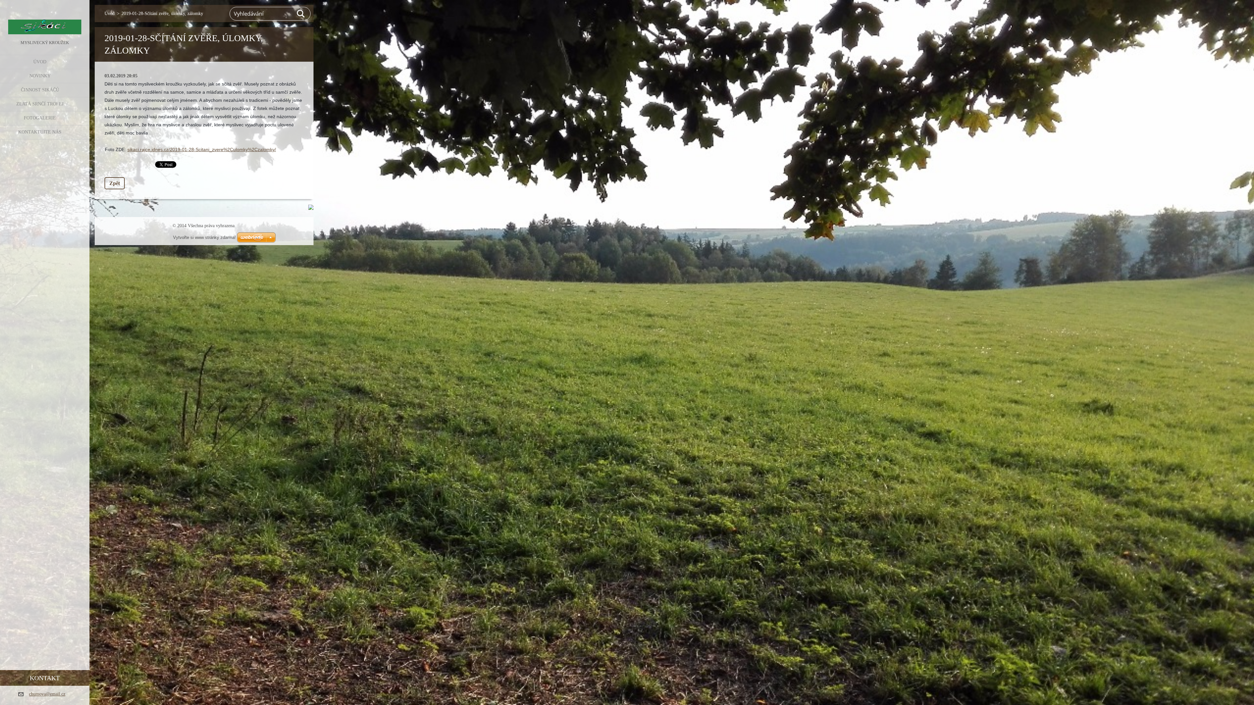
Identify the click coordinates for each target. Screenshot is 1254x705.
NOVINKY (40, 75)
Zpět (114, 183)
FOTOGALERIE (40, 118)
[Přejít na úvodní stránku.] (44, 19)
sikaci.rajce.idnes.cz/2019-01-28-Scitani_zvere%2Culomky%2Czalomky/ (201, 149)
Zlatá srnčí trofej (39, 104)
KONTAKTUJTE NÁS (39, 132)
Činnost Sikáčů (40, 89)
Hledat (301, 14)
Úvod (39, 61)
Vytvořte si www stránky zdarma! (204, 237)
